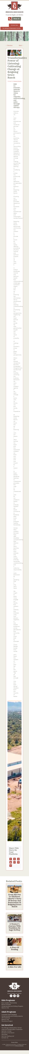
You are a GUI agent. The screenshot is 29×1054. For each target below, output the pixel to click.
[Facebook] (10, 859)
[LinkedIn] (10, 862)
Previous (9, 45)
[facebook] (11, 995)
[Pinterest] (18, 862)
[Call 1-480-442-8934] (10, 19)
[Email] (10, 865)
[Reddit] (18, 859)
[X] (14, 859)
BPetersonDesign (19, 1045)
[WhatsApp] (14, 862)
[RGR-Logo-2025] (14, 1)
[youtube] (18, 995)
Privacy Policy (14, 1042)
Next (20, 45)
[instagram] (14, 995)
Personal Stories (17, 81)
